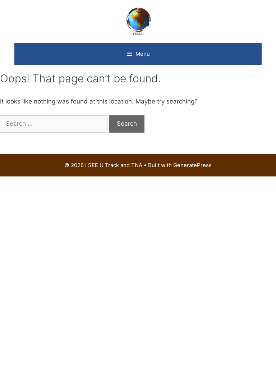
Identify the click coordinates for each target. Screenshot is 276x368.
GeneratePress (192, 165)
